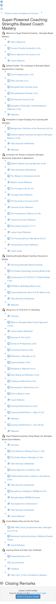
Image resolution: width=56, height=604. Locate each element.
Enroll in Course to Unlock (28, 596)
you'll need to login (38, 593)
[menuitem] (1, 6)
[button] (1, 2)
